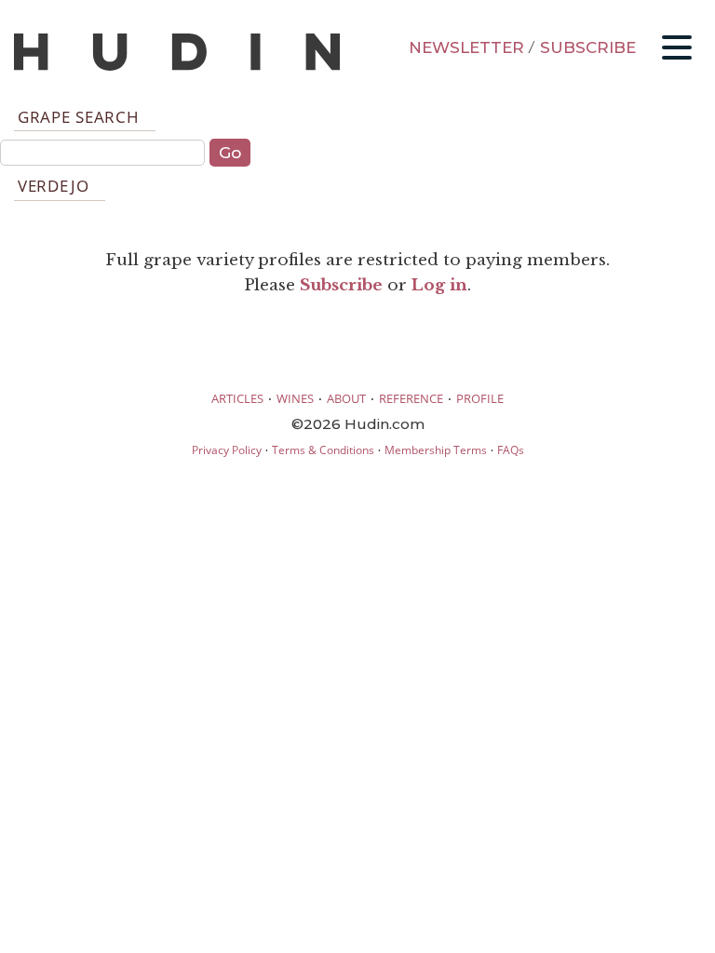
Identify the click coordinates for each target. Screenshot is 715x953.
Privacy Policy (227, 450)
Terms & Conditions (323, 450)
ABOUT (346, 398)
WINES (295, 398)
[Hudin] (177, 67)
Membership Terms (435, 450)
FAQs (510, 450)
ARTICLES (237, 398)
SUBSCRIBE (588, 47)
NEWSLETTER (466, 47)
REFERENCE (411, 398)
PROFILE (480, 398)
